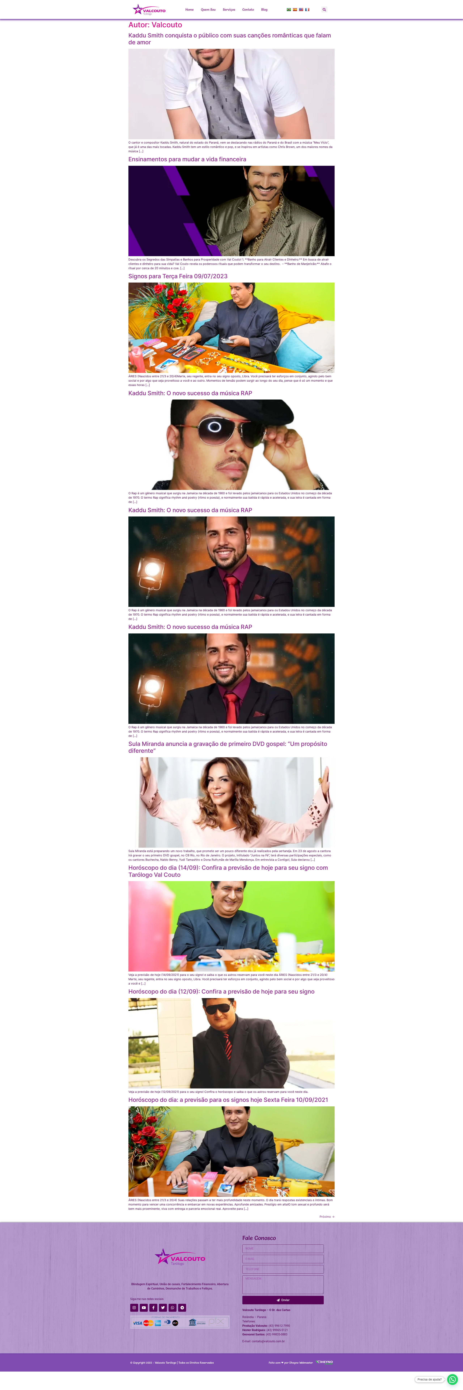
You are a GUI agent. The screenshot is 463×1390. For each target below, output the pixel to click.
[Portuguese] (289, 10)
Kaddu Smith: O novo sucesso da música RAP (190, 393)
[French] (307, 10)
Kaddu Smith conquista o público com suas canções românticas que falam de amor (229, 39)
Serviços (229, 9)
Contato (248, 9)
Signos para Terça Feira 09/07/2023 (178, 276)
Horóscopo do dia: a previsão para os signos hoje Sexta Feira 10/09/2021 (228, 1099)
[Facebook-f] (153, 1308)
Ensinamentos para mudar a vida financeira (187, 159)
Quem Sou (208, 9)
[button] (324, 9)
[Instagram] (134, 1308)
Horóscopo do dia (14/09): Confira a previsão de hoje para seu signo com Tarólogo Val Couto (228, 871)
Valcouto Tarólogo (165, 1362)
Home (189, 9)
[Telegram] (182, 1308)
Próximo (327, 1216)
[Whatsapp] (173, 1308)
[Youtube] (144, 1308)
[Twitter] (163, 1308)
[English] (301, 10)
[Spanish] (295, 10)
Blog (264, 9)
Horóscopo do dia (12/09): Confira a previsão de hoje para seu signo (221, 991)
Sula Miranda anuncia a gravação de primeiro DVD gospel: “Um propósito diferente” (227, 747)
